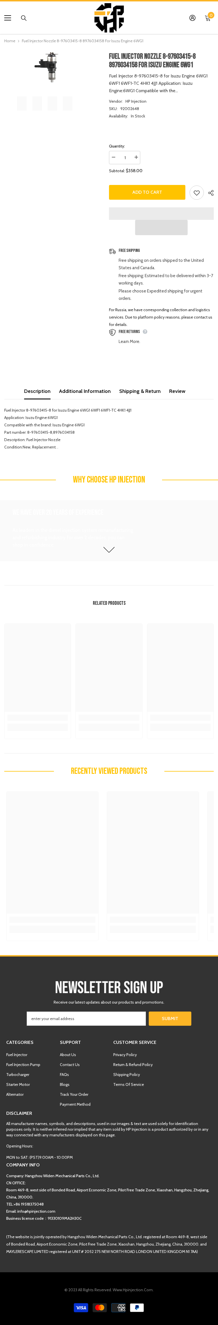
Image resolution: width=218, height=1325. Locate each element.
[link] (37, 718)
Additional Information (85, 391)
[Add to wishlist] (197, 193)
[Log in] (192, 18)
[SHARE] (209, 193)
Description (37, 391)
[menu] (7, 17)
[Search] (23, 18)
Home (9, 40)
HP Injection (135, 101)
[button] (161, 227)
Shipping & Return (140, 391)
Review (177, 391)
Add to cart (147, 192)
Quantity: (117, 146)
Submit (170, 1018)
